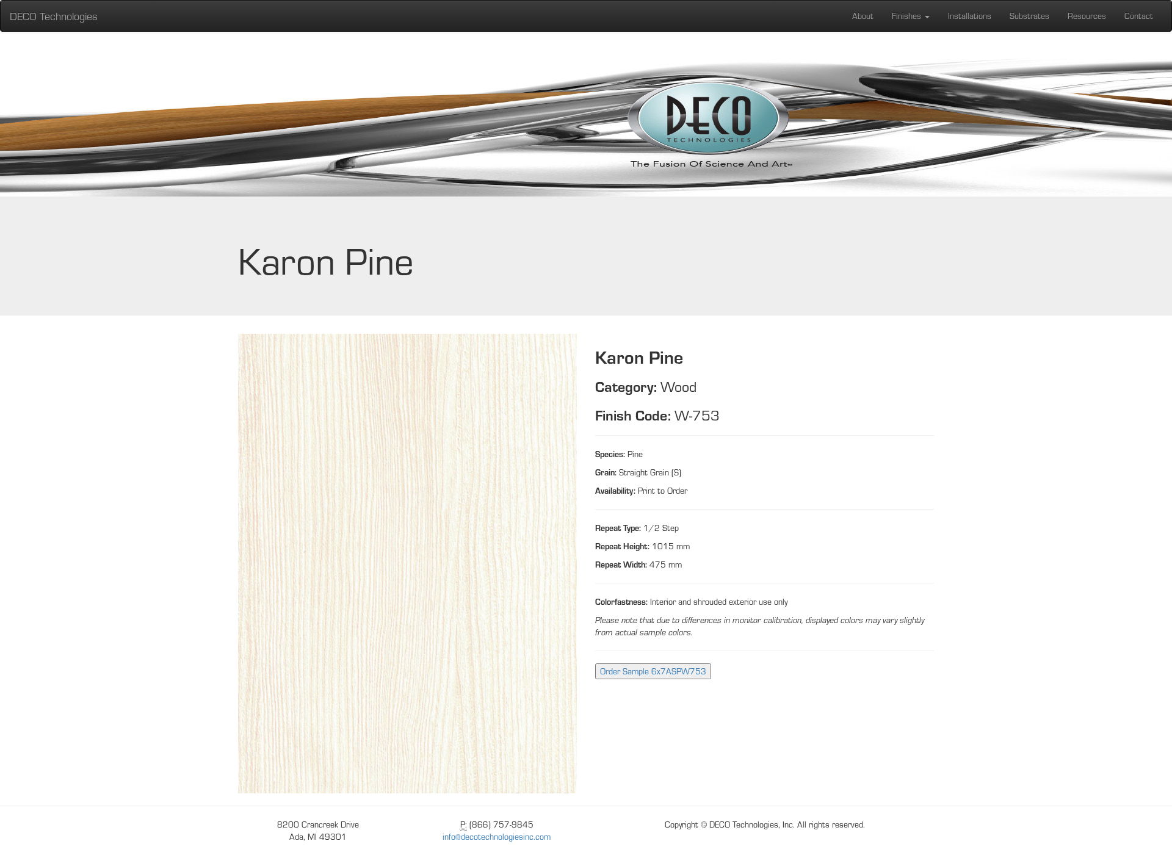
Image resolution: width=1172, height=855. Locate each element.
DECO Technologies (54, 15)
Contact (1138, 15)
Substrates (1029, 15)
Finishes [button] (908, 15)
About (863, 15)
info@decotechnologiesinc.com (497, 836)
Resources (1087, 15)
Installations (969, 15)
